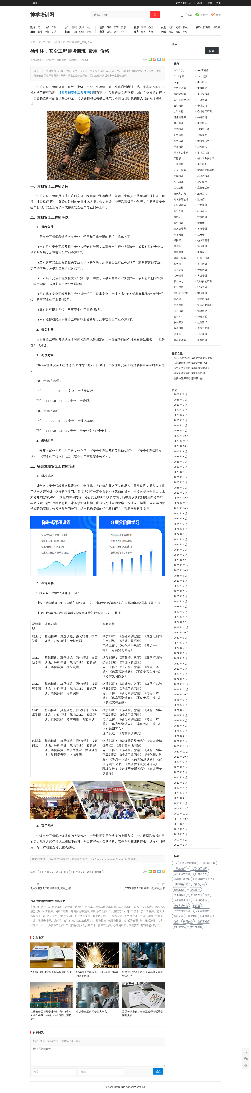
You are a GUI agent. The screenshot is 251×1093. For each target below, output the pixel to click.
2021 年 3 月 (180, 731)
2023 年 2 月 (180, 611)
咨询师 (206, 27)
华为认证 (178, 140)
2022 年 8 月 (180, 643)
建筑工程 (202, 193)
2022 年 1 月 (180, 679)
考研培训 (202, 269)
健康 (136, 27)
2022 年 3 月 (180, 668)
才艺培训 (202, 205)
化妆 (171, 27)
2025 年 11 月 (181, 441)
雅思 (123, 27)
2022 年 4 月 (180, 663)
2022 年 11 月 (181, 627)
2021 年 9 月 (180, 699)
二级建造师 (180, 868)
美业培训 (202, 263)
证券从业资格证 (205, 304)
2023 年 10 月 (181, 570)
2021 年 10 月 (181, 694)
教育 (136, 31)
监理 (40, 31)
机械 (185, 27)
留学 (143, 31)
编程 (109, 31)
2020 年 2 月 (180, 798)
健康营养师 (201, 873)
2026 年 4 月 (180, 415)
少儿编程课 (180, 895)
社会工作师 (203, 258)
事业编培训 (203, 94)
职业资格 (178, 287)
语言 (102, 27)
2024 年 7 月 (180, 523)
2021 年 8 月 (180, 705)
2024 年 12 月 (181, 498)
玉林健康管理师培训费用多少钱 (190, 363)
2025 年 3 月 (180, 482)
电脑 (102, 31)
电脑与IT (178, 252)
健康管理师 (180, 117)
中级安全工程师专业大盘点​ (91, 1011)
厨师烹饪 (202, 146)
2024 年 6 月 (180, 529)
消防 (32, 31)
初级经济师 (203, 129)
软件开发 (178, 322)
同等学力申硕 (181, 152)
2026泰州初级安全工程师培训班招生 (51, 972)
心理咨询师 (180, 205)
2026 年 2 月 (180, 425)
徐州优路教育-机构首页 (51, 901)
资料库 (177, 316)
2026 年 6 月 (180, 404)
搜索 (174, 44)
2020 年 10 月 (181, 756)
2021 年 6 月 (180, 715)
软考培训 (178, 328)
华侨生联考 (203, 140)
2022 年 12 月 (181, 622)
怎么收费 (195, 895)
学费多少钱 (199, 884)
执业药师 (202, 211)
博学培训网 (42, 14)
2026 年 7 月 (180, 399)
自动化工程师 (181, 293)
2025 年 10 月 (181, 446)
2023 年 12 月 (181, 560)
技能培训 (202, 217)
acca (81, 31)
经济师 (216, 27)
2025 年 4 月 (180, 477)
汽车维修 (178, 234)
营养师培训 (203, 299)
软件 (123, 31)
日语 (116, 27)
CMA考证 (179, 76)
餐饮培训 (202, 340)
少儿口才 (178, 181)
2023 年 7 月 (180, 586)
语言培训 (178, 310)
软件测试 (202, 322)
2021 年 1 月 (180, 741)
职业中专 (178, 281)
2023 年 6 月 (180, 591)
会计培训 (202, 99)
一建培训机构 (208, 863)
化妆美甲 (202, 135)
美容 (171, 31)
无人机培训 (180, 228)
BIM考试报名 (189, 863)
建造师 (201, 199)
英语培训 (202, 293)
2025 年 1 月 (180, 492)
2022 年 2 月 (180, 674)
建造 (32, 27)
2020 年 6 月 (180, 777)
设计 (116, 31)
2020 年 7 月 (180, 772)
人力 (54, 31)
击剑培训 (178, 129)
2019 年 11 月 (181, 813)
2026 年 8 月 (180, 394)
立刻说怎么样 (202, 910)
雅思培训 (202, 334)
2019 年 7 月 (180, 834)
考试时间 (193, 916)
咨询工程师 (203, 152)
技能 (163, 27)
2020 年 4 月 (180, 787)
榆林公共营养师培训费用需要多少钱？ (194, 357)
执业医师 (178, 211)
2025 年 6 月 (180, 466)
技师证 (177, 217)
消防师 (177, 240)
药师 (143, 27)
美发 (163, 31)
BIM (54, 27)
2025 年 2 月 (180, 487)
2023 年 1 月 (180, 617)
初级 (67, 31)
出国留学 (202, 123)
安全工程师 (44, 42)
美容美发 (178, 269)
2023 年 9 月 (180, 575)
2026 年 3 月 (180, 420)
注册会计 (202, 234)
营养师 (177, 299)
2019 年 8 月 (180, 829)
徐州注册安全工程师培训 (76, 92)
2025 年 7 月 (180, 461)
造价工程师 (203, 328)
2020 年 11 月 (181, 751)
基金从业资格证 (205, 158)
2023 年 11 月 (181, 565)
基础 (74, 27)
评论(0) (84, 59)
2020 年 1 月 (180, 803)
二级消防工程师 (198, 868)
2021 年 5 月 (180, 720)
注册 (218, 3)
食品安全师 (180, 340)
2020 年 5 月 (180, 782)
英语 (109, 27)
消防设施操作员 (182, 910)
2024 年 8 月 (180, 518)
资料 (198, 27)
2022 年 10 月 (181, 632)
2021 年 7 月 (180, 710)
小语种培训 (203, 176)
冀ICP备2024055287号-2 (133, 1087)
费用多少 (188, 921)
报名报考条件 (200, 900)
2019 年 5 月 (180, 844)
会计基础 (202, 105)
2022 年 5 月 (180, 658)
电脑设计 (202, 252)
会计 (67, 27)
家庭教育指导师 (205, 170)
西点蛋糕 (178, 304)
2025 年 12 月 (181, 436)
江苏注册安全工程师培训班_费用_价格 (144, 888)
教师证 (196, 905)
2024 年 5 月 (180, 534)
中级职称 (202, 88)
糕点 (178, 31)
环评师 (177, 246)
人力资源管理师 (182, 99)
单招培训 (178, 146)
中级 (74, 31)
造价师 (177, 334)
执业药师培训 (181, 900)
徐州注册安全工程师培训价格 (86, 872)
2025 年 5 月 (180, 472)
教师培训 (178, 222)
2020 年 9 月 (180, 762)
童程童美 (178, 916)
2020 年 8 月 (180, 767)
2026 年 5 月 (180, 410)
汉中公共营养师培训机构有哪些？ (192, 368)
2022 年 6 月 (180, 653)
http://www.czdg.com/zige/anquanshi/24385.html (114, 859)
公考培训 (202, 117)
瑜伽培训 (202, 246)
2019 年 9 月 (180, 824)
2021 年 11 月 (181, 689)
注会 (88, 27)
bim (176, 863)
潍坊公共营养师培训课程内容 (189, 373)
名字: (36, 1071)
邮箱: (83, 1071)
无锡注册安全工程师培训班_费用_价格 (50, 888)
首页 (35, 3)
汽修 (185, 31)
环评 (47, 31)
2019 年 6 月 (180, 839)
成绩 (207, 895)
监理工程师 (180, 258)
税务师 (177, 263)
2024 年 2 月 (180, 549)
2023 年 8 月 (180, 580)
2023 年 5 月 (180, 596)
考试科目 (207, 916)
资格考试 (202, 316)
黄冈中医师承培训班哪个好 (188, 378)
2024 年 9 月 (180, 513)
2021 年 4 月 (180, 725)
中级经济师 (180, 88)
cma (89, 31)
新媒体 (201, 222)
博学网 (117, 1087)
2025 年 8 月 (180, 456)
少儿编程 (202, 181)
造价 (47, 27)
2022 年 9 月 (180, 637)
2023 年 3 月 (180, 606)
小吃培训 (178, 176)
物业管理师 (203, 240)
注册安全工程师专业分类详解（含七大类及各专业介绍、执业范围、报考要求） (50, 1015)
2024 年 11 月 (181, 503)
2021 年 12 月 (181, 684)
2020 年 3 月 (180, 793)
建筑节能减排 (181, 199)
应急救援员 (203, 187)
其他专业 (178, 123)
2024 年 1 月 (180, 554)
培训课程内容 (181, 884)
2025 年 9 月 (180, 451)
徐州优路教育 (37, 59)
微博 (218, 14)
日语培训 (202, 228)
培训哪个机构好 (182, 879)
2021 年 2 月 (180, 736)
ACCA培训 (179, 70)
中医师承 (202, 82)
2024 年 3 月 (180, 544)
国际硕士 (178, 158)
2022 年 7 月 (180, 648)
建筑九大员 (180, 193)
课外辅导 (202, 310)
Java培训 (202, 76)
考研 (150, 31)
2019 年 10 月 (181, 819)
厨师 (178, 27)
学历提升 (202, 164)
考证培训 (202, 275)
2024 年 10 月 (181, 508)
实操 (81, 27)
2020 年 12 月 (181, 746)
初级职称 (178, 135)
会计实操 (178, 111)
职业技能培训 (204, 281)
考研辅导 (178, 275)
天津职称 (178, 164)
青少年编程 (196, 926)
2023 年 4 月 (180, 601)
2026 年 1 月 (180, 430)
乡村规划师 (180, 94)
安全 (40, 27)
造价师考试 (180, 926)
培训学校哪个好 (203, 879)
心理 (150, 27)
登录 (210, 3)
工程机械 (178, 187)
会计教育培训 (204, 111)
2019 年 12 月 (181, 808)
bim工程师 (202, 70)
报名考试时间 (181, 905)
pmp (176, 82)
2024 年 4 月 (180, 539)
